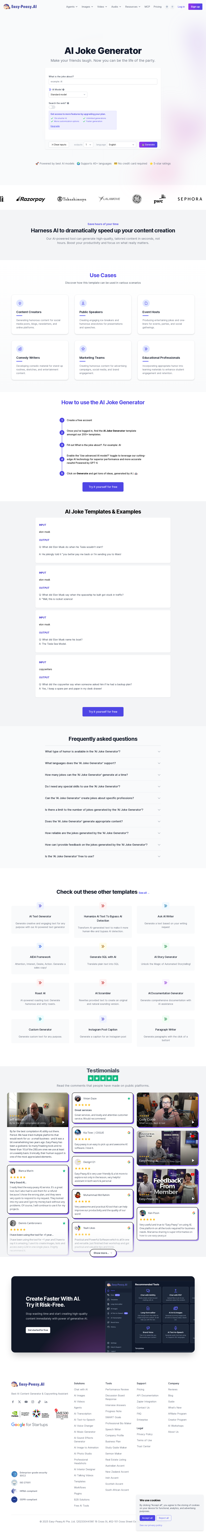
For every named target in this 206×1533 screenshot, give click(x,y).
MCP (147, 6)
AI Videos (79, 1401)
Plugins (78, 1493)
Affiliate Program (177, 1413)
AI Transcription (82, 1413)
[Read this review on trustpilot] (128, 1098)
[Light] (172, 6)
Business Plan (113, 1441)
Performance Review (117, 1389)
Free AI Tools (81, 1505)
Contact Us (143, 1407)
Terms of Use (144, 1440)
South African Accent (117, 1489)
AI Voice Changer (83, 1425)
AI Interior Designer (84, 1469)
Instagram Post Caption (103, 1029)
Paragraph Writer (165, 1029)
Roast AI (40, 993)
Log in (181, 6)
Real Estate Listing (115, 1459)
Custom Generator (40, 1029)
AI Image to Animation (86, 1447)
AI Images (79, 1395)
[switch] (52, 107)
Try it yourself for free (103, 486)
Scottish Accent (114, 1483)
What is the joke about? (61, 76)
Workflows (80, 1487)
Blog (170, 1395)
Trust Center (144, 1446)
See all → (144, 892)
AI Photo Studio (83, 1453)
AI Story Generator (165, 957)
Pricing (158, 6)
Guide (171, 1401)
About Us (173, 1431)
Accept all (147, 1518)
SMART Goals (113, 1417)
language (101, 144)
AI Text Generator (40, 916)
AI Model (57, 89)
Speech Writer (113, 1429)
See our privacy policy (151, 1525)
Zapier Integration (146, 1401)
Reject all (164, 1518)
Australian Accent (115, 1465)
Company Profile (114, 1435)
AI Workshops (176, 1425)
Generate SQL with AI (103, 957)
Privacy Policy (145, 1434)
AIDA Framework (40, 957)
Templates (80, 1481)
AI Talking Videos (83, 1475)
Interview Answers (115, 1405)
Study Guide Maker (116, 1447)
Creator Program (177, 1419)
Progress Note (113, 1411)
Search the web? (57, 103)
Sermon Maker (113, 1453)
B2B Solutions (82, 1499)
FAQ (139, 1413)
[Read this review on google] (128, 1132)
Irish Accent (112, 1477)
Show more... (101, 1252)
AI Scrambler (103, 993)
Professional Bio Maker (118, 1423)
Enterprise (142, 1419)
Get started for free (38, 1330)
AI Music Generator (84, 1431)
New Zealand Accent (117, 1471)
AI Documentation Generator (165, 993)
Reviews (172, 1389)
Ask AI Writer (166, 916)
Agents (78, 1407)
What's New (175, 1407)
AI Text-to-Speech (84, 1419)
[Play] (63, 1122)
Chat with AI (81, 1389)
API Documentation (147, 1395)
